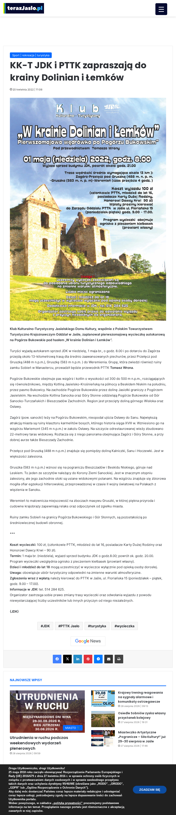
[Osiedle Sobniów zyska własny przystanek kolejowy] (103, 719)
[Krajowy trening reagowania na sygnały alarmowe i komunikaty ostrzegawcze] (103, 698)
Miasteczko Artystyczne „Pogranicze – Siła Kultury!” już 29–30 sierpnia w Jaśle (142, 736)
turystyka (98, 626)
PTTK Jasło (70, 626)
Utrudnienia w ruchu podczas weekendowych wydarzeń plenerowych (39, 743)
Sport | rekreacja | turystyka (30, 55)
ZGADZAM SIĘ (149, 789)
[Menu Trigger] (161, 9)
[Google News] (88, 641)
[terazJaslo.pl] (23, 8)
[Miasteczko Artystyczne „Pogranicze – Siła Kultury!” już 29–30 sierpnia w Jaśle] (103, 738)
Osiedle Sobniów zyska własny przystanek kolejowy (142, 715)
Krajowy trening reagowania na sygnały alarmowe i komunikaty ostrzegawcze (140, 697)
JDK (46, 626)
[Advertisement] (88, 30)
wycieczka (125, 626)
